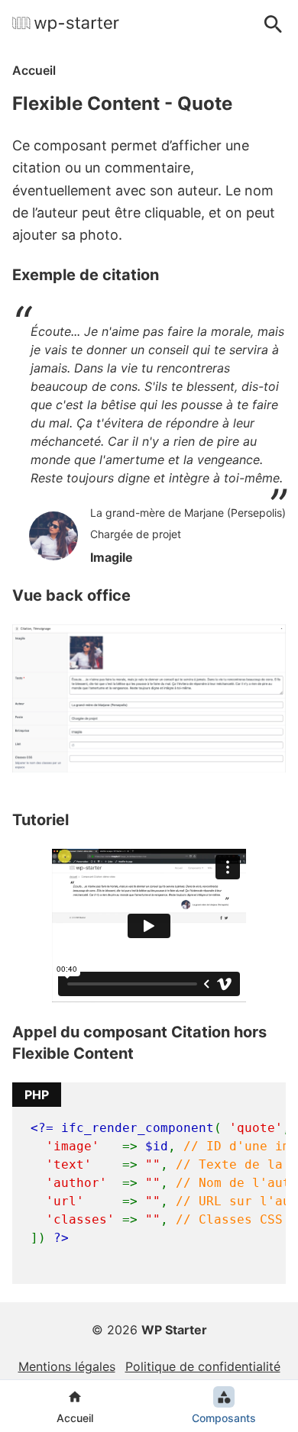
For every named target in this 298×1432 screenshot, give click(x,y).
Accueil (34, 70)
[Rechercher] (273, 24)
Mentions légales (66, 1366)
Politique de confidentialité (202, 1366)
